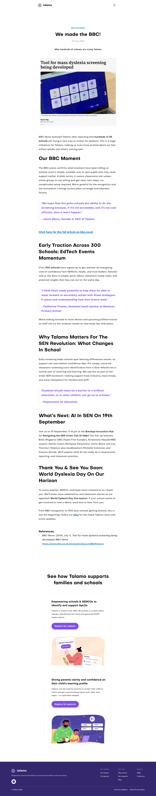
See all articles (78, 28)
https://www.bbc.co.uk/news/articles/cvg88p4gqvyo (73, 544)
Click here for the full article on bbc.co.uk (66, 232)
